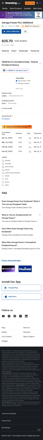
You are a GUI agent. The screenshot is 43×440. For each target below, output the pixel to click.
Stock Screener (16, 8)
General (5, 51)
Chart (13, 51)
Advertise (26, 332)
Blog (3, 327)
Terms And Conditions (9, 413)
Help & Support (28, 336)
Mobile (4, 332)
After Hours (37, 8)
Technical (34, 51)
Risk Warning (6, 427)
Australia (27, 8)
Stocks (4, 8)
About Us (26, 327)
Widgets (5, 341)
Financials (23, 51)
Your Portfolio (7, 336)
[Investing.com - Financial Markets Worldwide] (13, 3)
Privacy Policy (6, 420)
